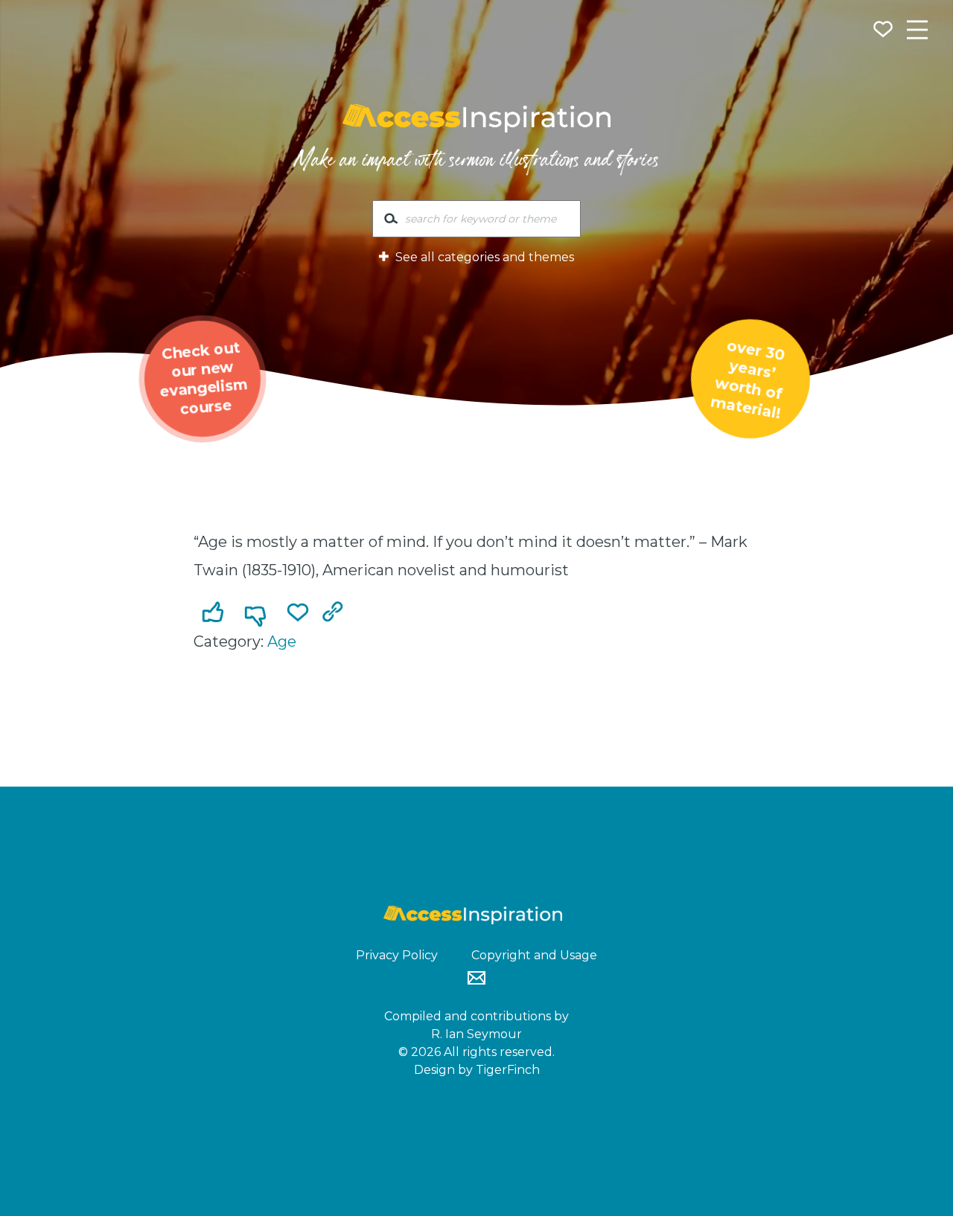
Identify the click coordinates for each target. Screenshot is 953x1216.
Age (281, 641)
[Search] (391, 222)
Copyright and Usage (534, 955)
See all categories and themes (483, 257)
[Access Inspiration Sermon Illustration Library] (476, 118)
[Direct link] (336, 613)
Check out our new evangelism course (204, 378)
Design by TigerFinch (477, 1070)
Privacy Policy (397, 955)
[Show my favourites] (884, 31)
